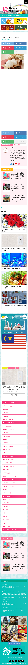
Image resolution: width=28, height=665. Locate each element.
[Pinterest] (19, 661)
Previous (3, 383)
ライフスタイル (9, 423)
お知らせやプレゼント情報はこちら (14, 15)
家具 (7, 439)
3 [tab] (15, 400)
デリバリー (8, 489)
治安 (6, 412)
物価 (7, 416)
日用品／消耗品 (9, 446)
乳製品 (7, 519)
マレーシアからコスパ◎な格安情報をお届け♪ (14, 657)
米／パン (8, 513)
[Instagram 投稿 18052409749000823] (14, 637)
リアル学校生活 (10, 429)
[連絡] (22, 661)
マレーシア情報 (9, 403)
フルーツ (7, 506)
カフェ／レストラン (10, 482)
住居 (6, 432)
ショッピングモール (11, 476)
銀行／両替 (8, 473)
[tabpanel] (14, 382)
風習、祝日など (9, 419)
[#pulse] (22, 637)
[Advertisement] (14, 86)
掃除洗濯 (8, 436)
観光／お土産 (9, 456)
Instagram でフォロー (15, 643)
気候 (7, 409)
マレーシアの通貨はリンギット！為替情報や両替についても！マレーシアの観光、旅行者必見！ (14, 387)
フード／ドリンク (10, 479)
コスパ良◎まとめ (10, 529)
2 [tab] (14, 400)
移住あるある (8, 426)
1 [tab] (12, 400)
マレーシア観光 (9, 459)
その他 (8, 526)
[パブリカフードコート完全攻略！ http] (5, 637)
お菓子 (7, 502)
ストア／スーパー (10, 486)
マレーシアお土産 (9, 466)
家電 (7, 442)
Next (24, 383)
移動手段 (7, 469)
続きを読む (14, 395)
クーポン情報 (9, 493)
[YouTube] (16, 661)
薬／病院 (8, 449)
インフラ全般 (8, 406)
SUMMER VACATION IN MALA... (11, 268)
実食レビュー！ (9, 496)
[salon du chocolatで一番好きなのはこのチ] (14, 620)
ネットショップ (9, 453)
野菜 (6, 509)
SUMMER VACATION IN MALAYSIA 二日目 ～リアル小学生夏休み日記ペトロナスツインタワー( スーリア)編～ (14, 610)
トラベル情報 (9, 462)
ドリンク (8, 499)
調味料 (7, 523)
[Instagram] (10, 661)
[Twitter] (13, 661)
